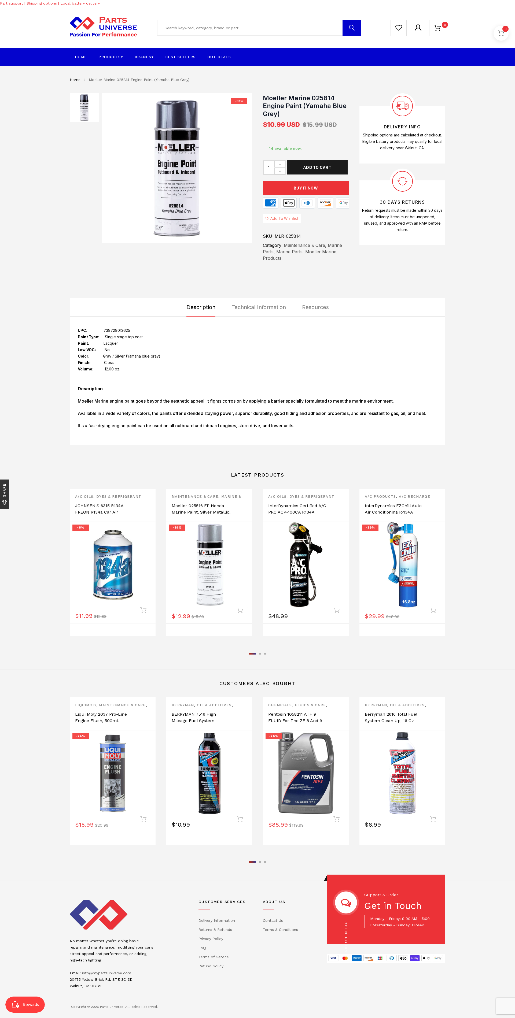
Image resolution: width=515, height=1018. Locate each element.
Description (200, 307)
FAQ (202, 948)
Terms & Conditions (280, 929)
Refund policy (210, 966)
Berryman (183, 705)
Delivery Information (216, 920)
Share (4, 490)
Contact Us (273, 920)
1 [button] (252, 654)
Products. (272, 258)
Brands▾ (144, 57)
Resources (315, 307)
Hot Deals (219, 57)
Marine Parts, (290, 251)
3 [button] (265, 654)
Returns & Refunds (215, 929)
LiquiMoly (85, 705)
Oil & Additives (214, 705)
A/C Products (380, 497)
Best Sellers (180, 57)
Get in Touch (393, 905)
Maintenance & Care (195, 497)
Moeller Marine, (321, 251)
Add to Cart (317, 167)
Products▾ (110, 57)
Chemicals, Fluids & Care (297, 705)
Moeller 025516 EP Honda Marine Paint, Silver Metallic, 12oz (201, 512)
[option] (177, 168)
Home (81, 57)
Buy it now (306, 188)
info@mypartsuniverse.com (106, 973)
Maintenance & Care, (305, 245)
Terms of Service (213, 957)
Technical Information (258, 307)
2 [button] (260, 654)
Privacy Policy (210, 939)
